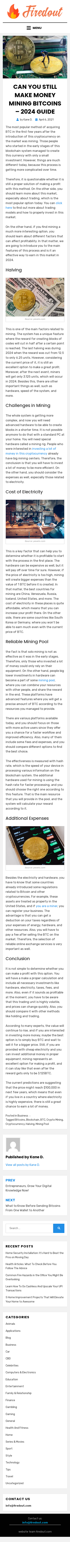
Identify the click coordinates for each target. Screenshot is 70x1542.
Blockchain (32, 1119)
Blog (8, 1337)
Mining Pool (42, 1124)
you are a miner (46, 906)
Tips (8, 1469)
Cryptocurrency (15, 1124)
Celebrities (12, 1365)
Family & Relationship (19, 1393)
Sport (9, 1448)
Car (8, 1351)
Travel (9, 1476)
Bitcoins (20, 1119)
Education (12, 1379)
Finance (10, 1400)
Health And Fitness (17, 1427)
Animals (10, 1323)
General (10, 1421)
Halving (30, 1124)
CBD (8, 1358)
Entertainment (15, 1386)
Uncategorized (15, 1483)
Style (9, 1455)
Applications (13, 1331)
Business (23, 1115)
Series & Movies (15, 1441)
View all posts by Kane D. (23, 1165)
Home (9, 1435)
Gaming (10, 1414)
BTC (42, 1119)
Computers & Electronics (21, 1372)
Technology (13, 1462)
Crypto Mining (54, 1119)
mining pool (46, 680)
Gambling (11, 1407)
